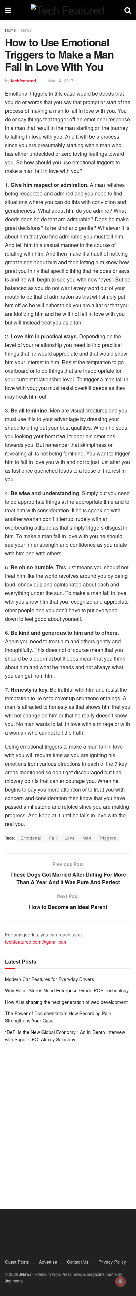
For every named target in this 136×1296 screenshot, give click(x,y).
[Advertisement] (68, 1121)
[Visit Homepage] (68, 10)
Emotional (31, 838)
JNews (25, 1274)
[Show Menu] (8, 10)
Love (70, 838)
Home (10, 30)
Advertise (48, 1262)
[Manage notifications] (120, 1281)
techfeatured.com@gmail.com (36, 941)
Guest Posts (17, 1262)
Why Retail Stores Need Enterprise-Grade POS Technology (67, 990)
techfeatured (23, 80)
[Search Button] (127, 10)
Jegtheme (14, 1280)
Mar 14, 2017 (60, 80)
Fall (53, 838)
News (26, 30)
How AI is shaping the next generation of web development (66, 1002)
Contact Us (77, 1262)
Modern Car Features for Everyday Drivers (49, 979)
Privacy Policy (112, 1262)
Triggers (107, 838)
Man (87, 838)
